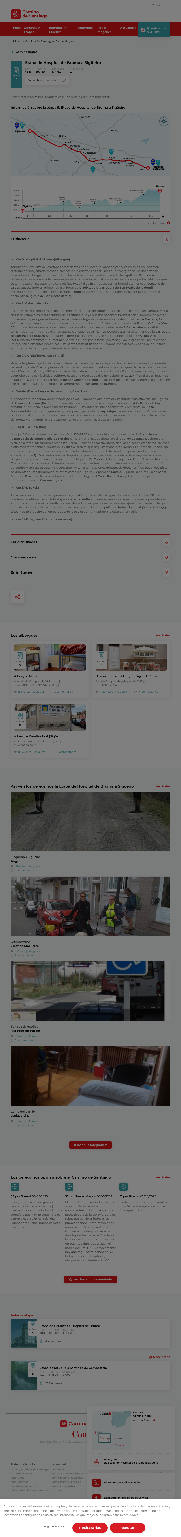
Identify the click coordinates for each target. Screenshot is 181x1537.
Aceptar (128, 1528)
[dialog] (90, 1518)
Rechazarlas (90, 1528)
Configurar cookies (52, 1526)
